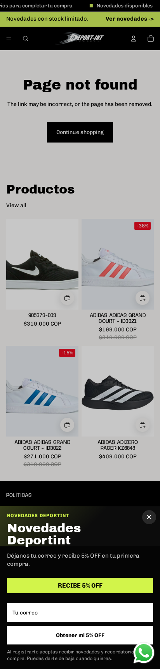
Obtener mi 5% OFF (80, 635)
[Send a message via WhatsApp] (144, 653)
